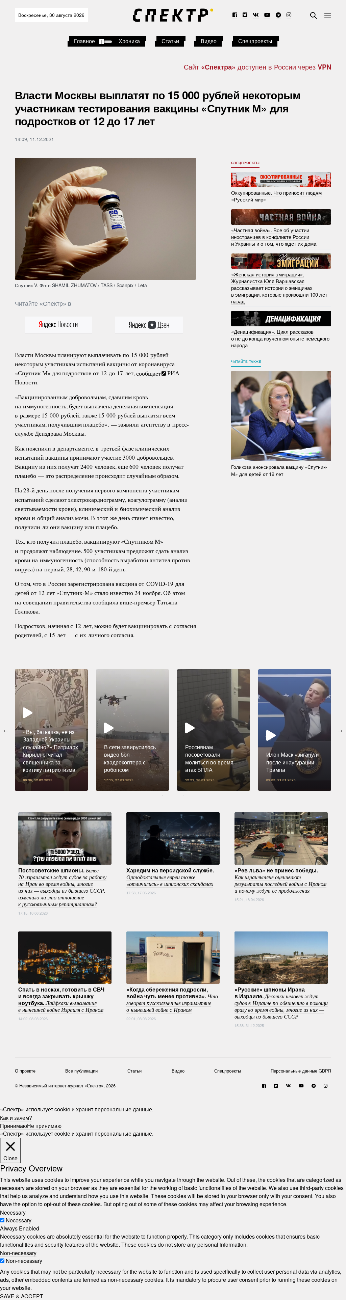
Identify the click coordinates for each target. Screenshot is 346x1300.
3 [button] (183, 795)
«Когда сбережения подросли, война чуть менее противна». (172, 999)
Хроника (129, 41)
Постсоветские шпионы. (62, 886)
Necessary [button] (13, 1212)
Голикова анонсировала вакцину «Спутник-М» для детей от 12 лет (279, 470)
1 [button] (162, 795)
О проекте (25, 1070)
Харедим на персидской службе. (170, 876)
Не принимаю (44, 1125)
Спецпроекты (255, 41)
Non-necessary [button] (18, 1252)
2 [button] (173, 795)
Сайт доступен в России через (257, 67)
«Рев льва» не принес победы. (280, 880)
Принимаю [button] (13, 1125)
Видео (209, 41)
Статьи (170, 41)
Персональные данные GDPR (301, 1070)
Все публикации (81, 1070)
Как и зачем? (16, 1117)
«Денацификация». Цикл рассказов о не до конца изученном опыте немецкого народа (280, 338)
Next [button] (340, 730)
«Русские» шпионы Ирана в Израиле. (281, 1002)
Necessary (18, 1220)
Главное (84, 41)
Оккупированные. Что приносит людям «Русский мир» (276, 196)
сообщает (148, 373)
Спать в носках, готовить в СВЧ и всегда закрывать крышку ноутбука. (61, 999)
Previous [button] (5, 730)
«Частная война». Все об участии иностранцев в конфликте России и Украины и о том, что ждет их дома (273, 236)
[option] (51, 730)
